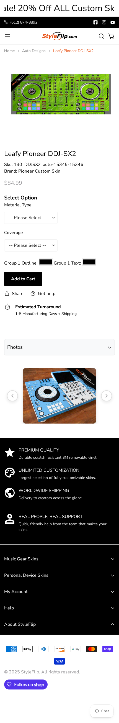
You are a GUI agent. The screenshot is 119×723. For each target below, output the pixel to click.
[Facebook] (95, 22)
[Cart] (111, 36)
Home (9, 50)
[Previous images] (12, 395)
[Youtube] (112, 22)
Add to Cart (23, 279)
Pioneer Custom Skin (39, 171)
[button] (101, 36)
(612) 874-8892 (23, 22)
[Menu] (7, 36)
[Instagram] (104, 22)
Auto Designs (34, 50)
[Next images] (106, 395)
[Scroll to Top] (109, 682)
